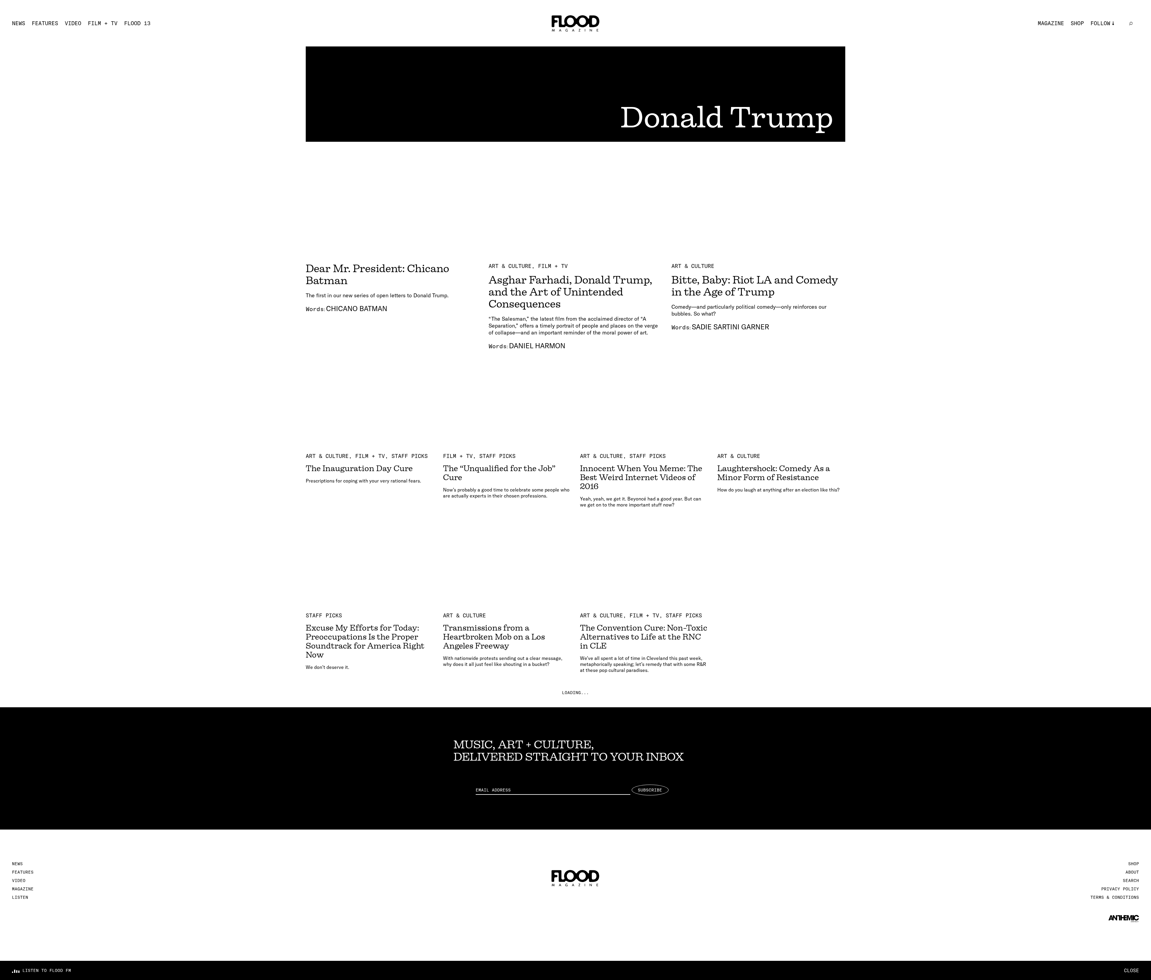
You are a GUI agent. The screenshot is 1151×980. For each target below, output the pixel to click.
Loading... (575, 692)
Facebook (1103, 52)
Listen (20, 897)
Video (73, 23)
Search (1131, 880)
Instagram (1105, 32)
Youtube (1102, 61)
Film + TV (102, 23)
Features (45, 23)
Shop (1077, 23)
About (1132, 872)
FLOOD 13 (137, 23)
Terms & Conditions (1114, 897)
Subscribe (650, 790)
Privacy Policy (1120, 889)
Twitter (1102, 42)
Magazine (1051, 23)
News (18, 23)
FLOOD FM (1103, 71)
